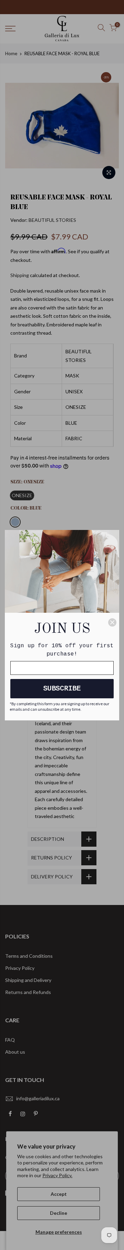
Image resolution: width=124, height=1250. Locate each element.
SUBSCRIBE (62, 688)
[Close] (112, 622)
